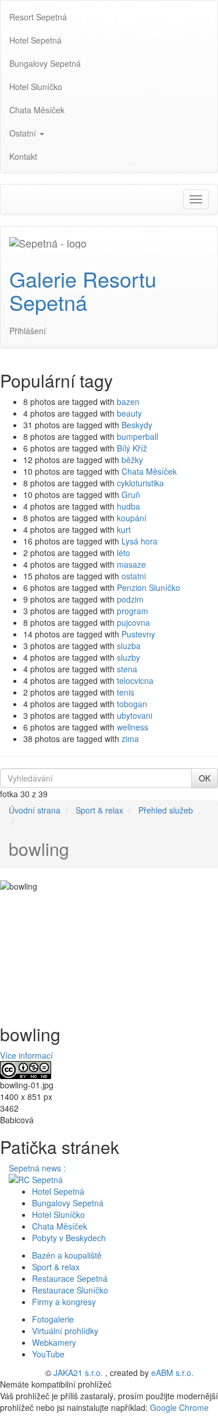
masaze (131, 564)
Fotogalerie (53, 1319)
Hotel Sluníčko (58, 1214)
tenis (125, 692)
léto (123, 552)
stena (127, 669)
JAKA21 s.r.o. (78, 1372)
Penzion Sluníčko (148, 587)
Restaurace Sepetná (70, 1278)
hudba (128, 506)
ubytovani (134, 715)
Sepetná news (36, 1168)
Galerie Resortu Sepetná (82, 290)
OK (204, 778)
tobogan (132, 703)
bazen (128, 401)
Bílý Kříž (132, 448)
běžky (132, 459)
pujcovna (133, 622)
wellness (132, 727)
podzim (130, 599)
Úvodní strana (34, 810)
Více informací (26, 1055)
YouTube (48, 1354)
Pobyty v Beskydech (69, 1238)
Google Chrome (179, 1407)
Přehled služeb (165, 810)
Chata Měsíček (149, 471)
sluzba (129, 645)
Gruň (130, 494)
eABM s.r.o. (172, 1372)
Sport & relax (99, 810)
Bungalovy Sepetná (67, 1203)
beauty (129, 413)
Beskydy (136, 425)
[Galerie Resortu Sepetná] (48, 241)
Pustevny (138, 634)
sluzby (128, 657)
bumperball (137, 436)
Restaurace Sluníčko (70, 1290)
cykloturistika (140, 483)
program (132, 611)
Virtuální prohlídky (65, 1330)
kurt (124, 529)
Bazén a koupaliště (67, 1255)
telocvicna (135, 680)
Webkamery (54, 1342)
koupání (131, 518)
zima (130, 738)
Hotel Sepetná (58, 1191)
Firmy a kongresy (64, 1301)
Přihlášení (27, 330)
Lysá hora (139, 541)
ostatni (133, 576)
